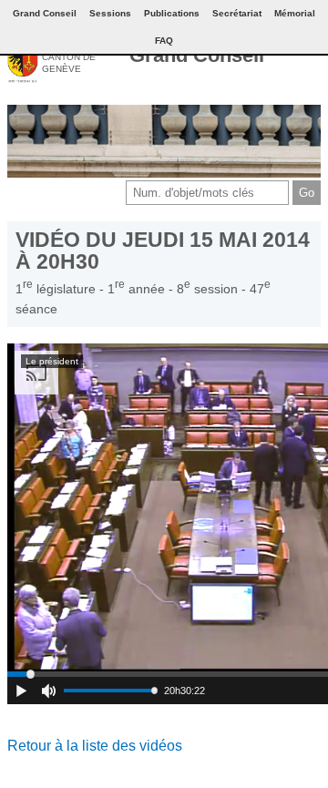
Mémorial (294, 13)
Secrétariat (236, 13)
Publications (172, 13)
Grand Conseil (196, 55)
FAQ (164, 41)
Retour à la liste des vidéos (94, 745)
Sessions (110, 13)
